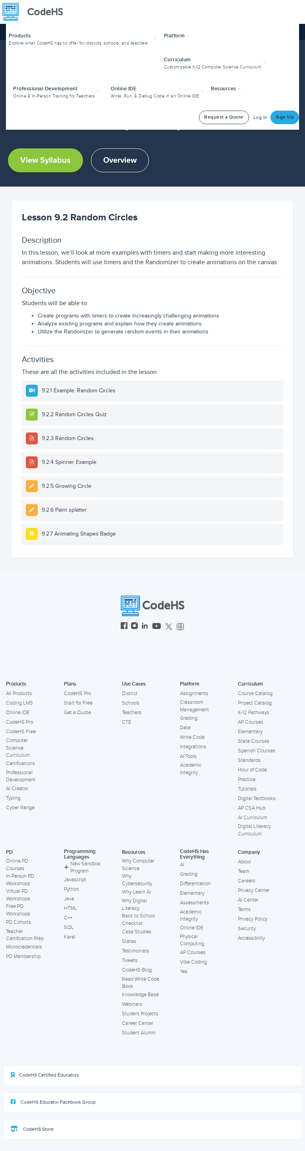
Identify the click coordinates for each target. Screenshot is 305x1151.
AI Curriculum (252, 817)
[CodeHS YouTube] (156, 626)
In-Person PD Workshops (20, 880)
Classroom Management (194, 706)
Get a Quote (77, 712)
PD (9, 852)
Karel (69, 937)
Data (185, 727)
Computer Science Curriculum (18, 747)
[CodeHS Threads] (180, 626)
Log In (260, 118)
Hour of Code (252, 770)
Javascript (75, 879)
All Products (19, 693)
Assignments (194, 693)
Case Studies (136, 932)
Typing (13, 798)
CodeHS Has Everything (194, 854)
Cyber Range (20, 807)
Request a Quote (224, 117)
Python (71, 889)
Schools (130, 703)
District (129, 693)
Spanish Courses (256, 751)
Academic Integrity (190, 769)
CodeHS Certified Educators (49, 1075)
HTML (70, 908)
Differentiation (195, 883)
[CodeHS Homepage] (35, 12)
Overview (120, 160)
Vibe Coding (193, 962)
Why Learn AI (136, 892)
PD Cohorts (18, 922)
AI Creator (17, 788)
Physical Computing (192, 940)
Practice (246, 779)
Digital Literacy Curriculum (254, 830)
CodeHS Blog (137, 970)
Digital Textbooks (257, 798)
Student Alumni (139, 1033)
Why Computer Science (138, 865)
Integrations (193, 747)
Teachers (131, 712)
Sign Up (285, 117)
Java (69, 899)
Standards (249, 760)
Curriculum (250, 684)
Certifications (20, 763)
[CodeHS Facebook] (124, 626)
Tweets (129, 960)
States (129, 941)
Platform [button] (175, 36)
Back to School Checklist (138, 920)
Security (247, 928)
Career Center (137, 1023)
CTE (126, 722)
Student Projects (140, 1014)
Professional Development (20, 776)
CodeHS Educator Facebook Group (57, 1102)
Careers (246, 881)
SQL (69, 927)
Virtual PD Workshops (18, 895)
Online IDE (17, 712)
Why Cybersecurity (137, 880)
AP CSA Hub (251, 808)
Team (243, 871)
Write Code (192, 737)
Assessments (194, 903)
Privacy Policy (252, 919)
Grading (188, 718)
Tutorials (247, 789)
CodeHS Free (21, 731)
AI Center (248, 900)
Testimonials (135, 951)
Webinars (132, 1004)
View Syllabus (45, 160)
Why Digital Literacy (134, 904)
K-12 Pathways (253, 712)
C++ (68, 918)
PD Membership (23, 956)
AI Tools (188, 756)
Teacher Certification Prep (25, 935)
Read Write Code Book (140, 983)
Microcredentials (24, 947)
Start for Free (78, 703)
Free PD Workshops (18, 910)
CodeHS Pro (19, 722)
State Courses (253, 741)
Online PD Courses (17, 865)
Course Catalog (255, 693)
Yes (183, 971)
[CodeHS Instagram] (134, 626)
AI (182, 864)
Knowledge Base (140, 994)
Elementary (250, 731)
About (244, 862)
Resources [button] (224, 89)
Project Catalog (255, 703)
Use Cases (134, 684)
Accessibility (251, 938)
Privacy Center (254, 890)
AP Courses (250, 722)
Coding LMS (19, 703)
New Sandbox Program (85, 867)
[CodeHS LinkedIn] (144, 626)
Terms (244, 909)
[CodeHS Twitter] (169, 626)
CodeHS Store (38, 1129)
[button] (83, 38)
